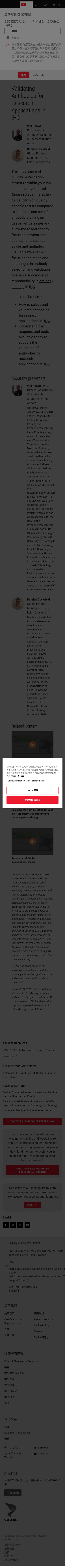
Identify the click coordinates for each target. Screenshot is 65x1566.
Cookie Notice (17, 775)
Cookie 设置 (32, 790)
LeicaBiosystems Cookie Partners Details (27, 780)
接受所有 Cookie (32, 799)
